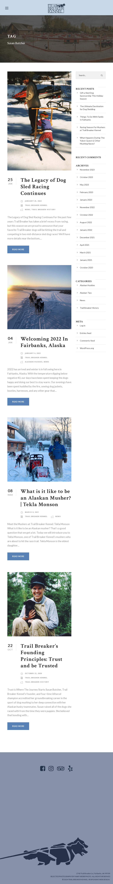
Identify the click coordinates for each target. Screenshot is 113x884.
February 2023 (86, 192)
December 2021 (87, 237)
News (27, 209)
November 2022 (87, 207)
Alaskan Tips (86, 293)
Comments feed (87, 340)
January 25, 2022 (33, 201)
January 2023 (86, 199)
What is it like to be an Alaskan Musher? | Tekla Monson (46, 498)
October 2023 (86, 177)
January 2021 (86, 260)
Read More (18, 249)
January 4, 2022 (33, 353)
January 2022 (86, 230)
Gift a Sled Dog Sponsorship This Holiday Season (91, 96)
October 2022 (86, 215)
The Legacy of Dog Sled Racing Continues (43, 187)
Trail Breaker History (43, 209)
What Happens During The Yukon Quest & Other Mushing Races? (92, 140)
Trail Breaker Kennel (36, 205)
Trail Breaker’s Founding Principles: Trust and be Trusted (41, 656)
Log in (82, 325)
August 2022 (86, 222)
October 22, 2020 (33, 673)
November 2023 (87, 169)
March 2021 (85, 252)
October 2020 (86, 267)
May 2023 (84, 184)
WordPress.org (87, 348)
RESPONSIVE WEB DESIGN (99, 879)
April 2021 (84, 245)
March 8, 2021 (32, 512)
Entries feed (85, 333)
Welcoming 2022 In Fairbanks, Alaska (44, 342)
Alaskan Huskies (34, 362)
